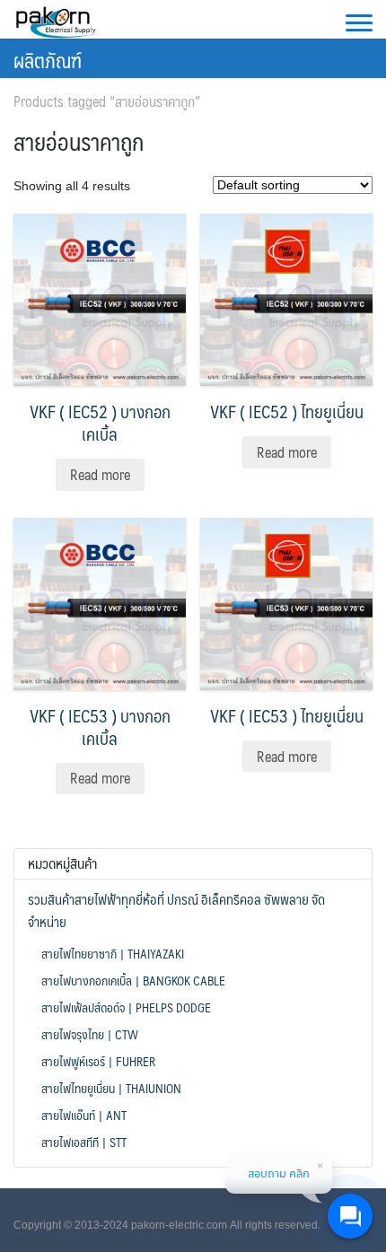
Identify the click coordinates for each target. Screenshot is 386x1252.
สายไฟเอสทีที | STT (84, 1141)
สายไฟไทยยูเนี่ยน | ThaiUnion (111, 1088)
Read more (100, 474)
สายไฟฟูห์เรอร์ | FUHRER (98, 1061)
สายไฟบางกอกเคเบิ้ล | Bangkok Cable (133, 980)
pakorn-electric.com (179, 1225)
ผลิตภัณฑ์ (47, 59)
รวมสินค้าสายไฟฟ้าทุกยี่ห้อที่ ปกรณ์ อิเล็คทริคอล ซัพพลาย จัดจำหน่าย (176, 910)
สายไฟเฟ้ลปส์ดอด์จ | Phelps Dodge (126, 1007)
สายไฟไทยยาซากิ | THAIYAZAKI (112, 953)
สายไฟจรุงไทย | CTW (89, 1034)
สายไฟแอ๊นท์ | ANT (84, 1114)
